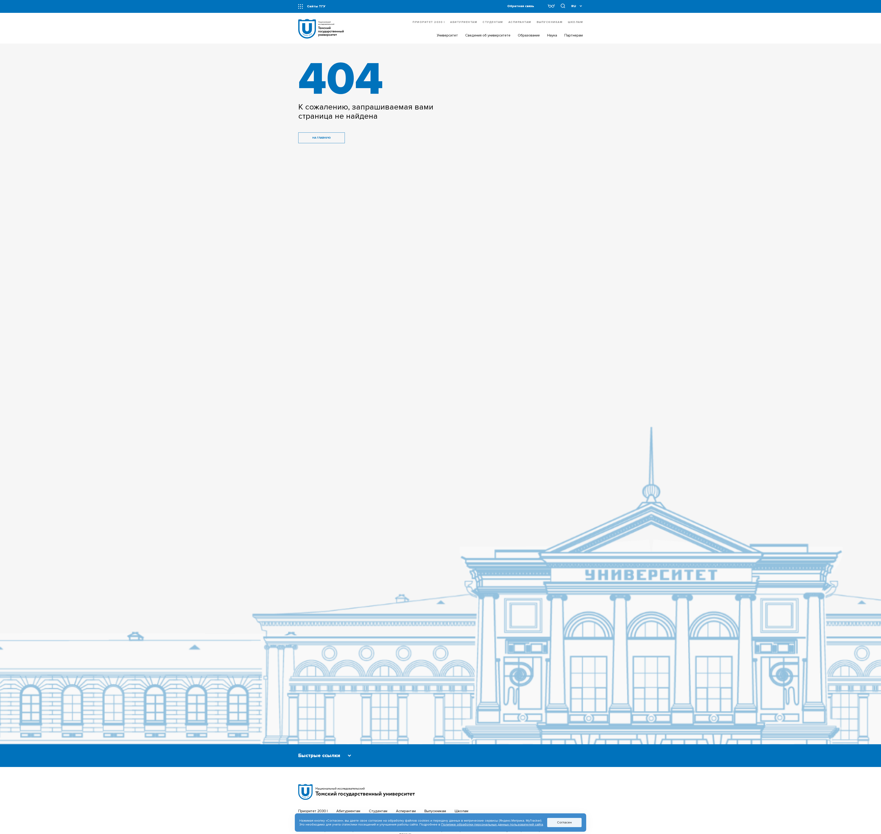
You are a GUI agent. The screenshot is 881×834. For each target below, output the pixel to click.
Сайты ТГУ (316, 6)
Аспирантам (519, 22)
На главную (321, 138)
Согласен (564, 822)
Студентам (492, 22)
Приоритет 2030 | (429, 22)
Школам (575, 22)
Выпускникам (550, 22)
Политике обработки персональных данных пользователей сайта (492, 824)
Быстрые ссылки (319, 755)
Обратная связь (520, 6)
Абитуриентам (463, 22)
